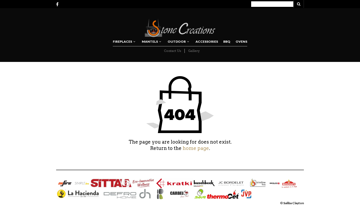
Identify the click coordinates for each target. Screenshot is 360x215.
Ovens (241, 41)
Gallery (194, 51)
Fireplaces (122, 41)
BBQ (226, 41)
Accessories (207, 41)
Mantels (150, 41)
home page (196, 148)
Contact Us (172, 51)
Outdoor (177, 41)
